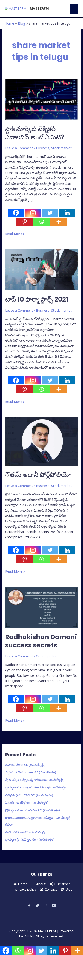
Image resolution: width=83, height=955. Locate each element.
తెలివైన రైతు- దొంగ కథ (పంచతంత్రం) (29, 794)
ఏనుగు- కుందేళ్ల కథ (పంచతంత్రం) (26, 802)
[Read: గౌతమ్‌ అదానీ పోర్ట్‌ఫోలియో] (41, 441)
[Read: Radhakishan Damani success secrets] (41, 607)
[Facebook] (16, 213)
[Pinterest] (24, 222)
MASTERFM (39, 8)
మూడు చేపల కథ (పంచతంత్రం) (25, 764)
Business (42, 148)
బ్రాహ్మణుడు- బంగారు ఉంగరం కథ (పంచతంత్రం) (36, 787)
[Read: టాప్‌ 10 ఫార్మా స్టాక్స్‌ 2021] (41, 269)
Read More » (15, 233)
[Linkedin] (67, 213)
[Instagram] (33, 213)
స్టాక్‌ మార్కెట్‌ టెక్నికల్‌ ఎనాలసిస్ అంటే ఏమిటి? (34, 133)
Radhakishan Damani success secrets (41, 641)
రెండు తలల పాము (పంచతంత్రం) (26, 831)
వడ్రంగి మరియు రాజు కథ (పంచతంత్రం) (30, 772)
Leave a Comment (19, 148)
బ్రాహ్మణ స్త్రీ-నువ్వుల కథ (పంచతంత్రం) (29, 839)
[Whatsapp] (41, 222)
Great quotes (46, 656)
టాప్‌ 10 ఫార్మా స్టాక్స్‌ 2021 (36, 299)
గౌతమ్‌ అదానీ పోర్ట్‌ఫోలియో (38, 474)
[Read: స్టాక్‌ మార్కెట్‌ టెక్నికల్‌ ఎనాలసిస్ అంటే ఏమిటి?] (41, 99)
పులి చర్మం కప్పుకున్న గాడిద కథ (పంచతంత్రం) (35, 779)
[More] (58, 222)
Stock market (61, 148)
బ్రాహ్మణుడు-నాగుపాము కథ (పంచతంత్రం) (32, 810)
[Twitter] (50, 213)
